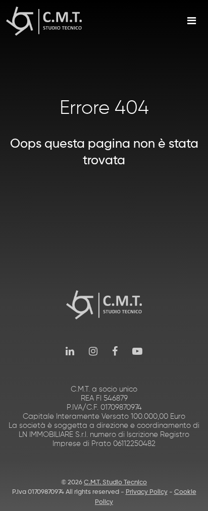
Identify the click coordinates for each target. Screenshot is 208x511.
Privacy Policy (147, 492)
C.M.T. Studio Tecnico (115, 482)
